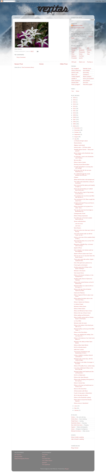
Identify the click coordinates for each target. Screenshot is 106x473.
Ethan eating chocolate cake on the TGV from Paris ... (83, 299)
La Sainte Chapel (78, 304)
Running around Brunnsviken (81, 164)
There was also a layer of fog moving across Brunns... (83, 193)
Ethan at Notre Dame (79, 308)
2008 (74, 117)
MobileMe (81, 50)
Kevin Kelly (86, 72)
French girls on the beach (80, 265)
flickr (80, 48)
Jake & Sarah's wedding (77, 439)
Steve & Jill (74, 74)
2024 (74, 97)
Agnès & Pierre (78, 247)
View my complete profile (77, 27)
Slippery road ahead (79, 145)
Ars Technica (17, 454)
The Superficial (46, 464)
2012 (74, 108)
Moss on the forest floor (80, 388)
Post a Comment (21, 57)
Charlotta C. (86, 74)
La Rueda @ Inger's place (81, 140)
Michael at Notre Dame (80, 306)
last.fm (81, 58)
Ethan (77, 91)
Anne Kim (85, 82)
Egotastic (44, 462)
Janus (72, 429)
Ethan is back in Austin (80, 162)
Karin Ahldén (86, 70)
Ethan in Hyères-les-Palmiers (81, 302)
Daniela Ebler (75, 82)
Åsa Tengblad (75, 68)
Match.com (82, 62)
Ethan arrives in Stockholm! (81, 403)
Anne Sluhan (86, 80)
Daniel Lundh (74, 72)
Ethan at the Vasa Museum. (81, 377)
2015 (74, 102)
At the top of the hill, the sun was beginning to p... (82, 171)
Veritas (73, 417)
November (77, 130)
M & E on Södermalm (79, 375)
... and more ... (78, 225)
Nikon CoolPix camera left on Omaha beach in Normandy (83, 318)
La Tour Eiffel (77, 321)
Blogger (67, 468)
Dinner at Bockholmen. (80, 221)
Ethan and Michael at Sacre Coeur (83, 310)
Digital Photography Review (21, 458)
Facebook (74, 48)
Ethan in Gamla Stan (79, 383)
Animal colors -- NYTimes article (82, 147)
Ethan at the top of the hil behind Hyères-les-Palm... (82, 290)
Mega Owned (74, 448)
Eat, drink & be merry (76, 425)
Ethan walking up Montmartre (81, 315)
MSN (72, 52)
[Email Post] (37, 51)
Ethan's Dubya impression (81, 215)
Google (73, 50)
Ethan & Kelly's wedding (77, 437)
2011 (74, 110)
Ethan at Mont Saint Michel (81, 345)
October (76, 132)
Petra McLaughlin (87, 84)
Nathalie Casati (87, 68)
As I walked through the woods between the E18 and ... (82, 174)
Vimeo (80, 54)
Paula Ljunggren (75, 84)
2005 (74, 123)
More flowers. (77, 228)
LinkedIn (89, 50)
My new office (77, 160)
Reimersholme (78, 143)
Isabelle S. (74, 78)
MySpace (73, 56)
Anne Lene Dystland (88, 78)
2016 (74, 99)
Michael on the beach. (80, 270)
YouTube (81, 56)
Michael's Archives (76, 431)
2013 (74, 106)
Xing (88, 54)
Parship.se (90, 62)
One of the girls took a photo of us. (83, 262)
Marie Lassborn (87, 76)
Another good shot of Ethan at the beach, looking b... (83, 268)
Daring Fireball (18, 456)
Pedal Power (74, 421)
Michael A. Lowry (77, 25)
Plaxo (88, 52)
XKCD (43, 456)
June (75, 406)
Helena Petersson (76, 70)
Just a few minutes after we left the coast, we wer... (83, 234)
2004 (74, 126)
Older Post (63, 64)
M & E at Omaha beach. (80, 347)
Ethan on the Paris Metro (80, 332)
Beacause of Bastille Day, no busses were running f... (83, 245)
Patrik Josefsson (75, 80)
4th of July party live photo (81, 395)
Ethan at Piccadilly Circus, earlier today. (84, 365)
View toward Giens (79, 273)
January (76, 410)
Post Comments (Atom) (28, 67)
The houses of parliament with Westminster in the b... (82, 352)
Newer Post (18, 64)
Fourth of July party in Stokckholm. (83, 393)
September (77, 134)
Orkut (72, 54)
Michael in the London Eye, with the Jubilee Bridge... (83, 359)
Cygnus (73, 427)
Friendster (74, 58)
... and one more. (78, 223)
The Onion (45, 454)
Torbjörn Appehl (75, 76)
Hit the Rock (74, 419)
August (76, 136)
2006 (74, 121)
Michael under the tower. (80, 323)
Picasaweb (82, 52)
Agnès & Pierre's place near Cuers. (83, 253)
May (75, 408)
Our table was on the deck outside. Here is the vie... (83, 218)
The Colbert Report (47, 460)
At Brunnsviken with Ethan (81, 391)
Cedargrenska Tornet (79, 213)
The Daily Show (46, 458)
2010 (74, 113)
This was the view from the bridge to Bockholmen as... (83, 210)
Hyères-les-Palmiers (79, 292)
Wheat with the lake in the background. (84, 179)
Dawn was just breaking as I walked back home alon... (83, 189)
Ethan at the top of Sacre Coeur (82, 313)
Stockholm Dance (75, 423)
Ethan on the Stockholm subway (82, 397)
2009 (74, 115)
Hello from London (79, 349)
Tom (72, 91)
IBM (88, 48)
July (75, 139)
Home (41, 64)
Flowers (76, 177)
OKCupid (73, 62)
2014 (74, 104)
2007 (74, 119)
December (77, 128)
